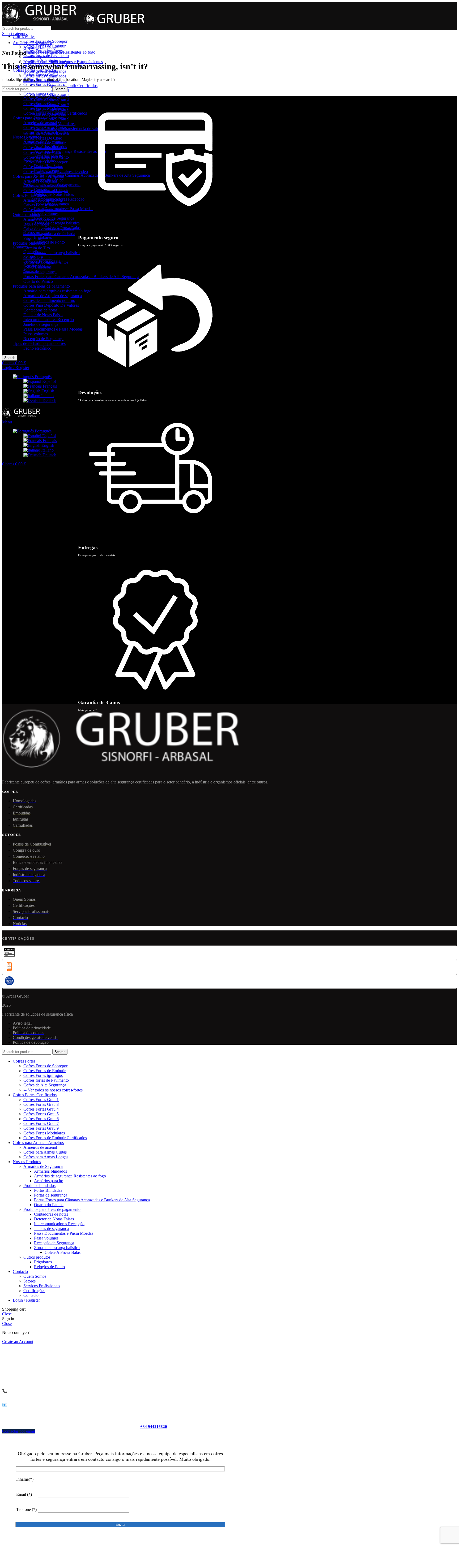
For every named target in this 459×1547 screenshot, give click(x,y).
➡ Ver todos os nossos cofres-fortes (53, 1090)
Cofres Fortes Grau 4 (41, 84)
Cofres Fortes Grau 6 (41, 94)
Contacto (31, 270)
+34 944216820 (153, 1426)
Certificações (34, 266)
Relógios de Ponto (49, 242)
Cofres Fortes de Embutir (44, 46)
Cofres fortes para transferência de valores (69, 128)
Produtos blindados (29, 243)
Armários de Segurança (43, 142)
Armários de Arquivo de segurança (52, 295)
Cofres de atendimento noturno (49, 300)
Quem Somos (34, 251)
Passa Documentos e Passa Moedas (53, 329)
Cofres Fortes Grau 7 (41, 99)
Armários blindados (50, 146)
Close (7, 1314)
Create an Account (17, 1341)
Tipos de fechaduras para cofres (39, 343)
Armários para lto (48, 156)
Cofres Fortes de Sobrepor (45, 41)
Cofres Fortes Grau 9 (41, 103)
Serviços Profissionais (41, 261)
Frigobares (32, 238)
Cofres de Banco (37, 257)
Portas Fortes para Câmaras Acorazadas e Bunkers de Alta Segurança (81, 276)
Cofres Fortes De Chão (42, 138)
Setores (29, 256)
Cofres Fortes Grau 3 (41, 1104)
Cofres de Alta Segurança (44, 60)
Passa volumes (35, 334)
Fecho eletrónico (37, 348)
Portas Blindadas (48, 165)
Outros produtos (26, 214)
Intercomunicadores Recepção (48, 319)
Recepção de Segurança (43, 338)
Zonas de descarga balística (57, 252)
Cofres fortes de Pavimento (46, 55)
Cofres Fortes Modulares (44, 108)
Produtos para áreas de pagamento (41, 286)
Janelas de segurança (40, 324)
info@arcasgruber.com (41, 1405)
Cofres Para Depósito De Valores (51, 305)
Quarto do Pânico (38, 281)
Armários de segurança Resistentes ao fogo (70, 151)
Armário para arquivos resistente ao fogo (57, 291)
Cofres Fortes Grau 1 (41, 75)
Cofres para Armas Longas (45, 132)
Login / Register (26, 1300)
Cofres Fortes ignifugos (43, 51)
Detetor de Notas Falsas (43, 315)
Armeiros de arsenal (40, 122)
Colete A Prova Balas (62, 228)
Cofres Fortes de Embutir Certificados (65, 85)
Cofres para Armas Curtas (45, 127)
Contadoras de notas (40, 310)
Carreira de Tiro (36, 248)
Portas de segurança (40, 272)
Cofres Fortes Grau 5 (41, 1114)
